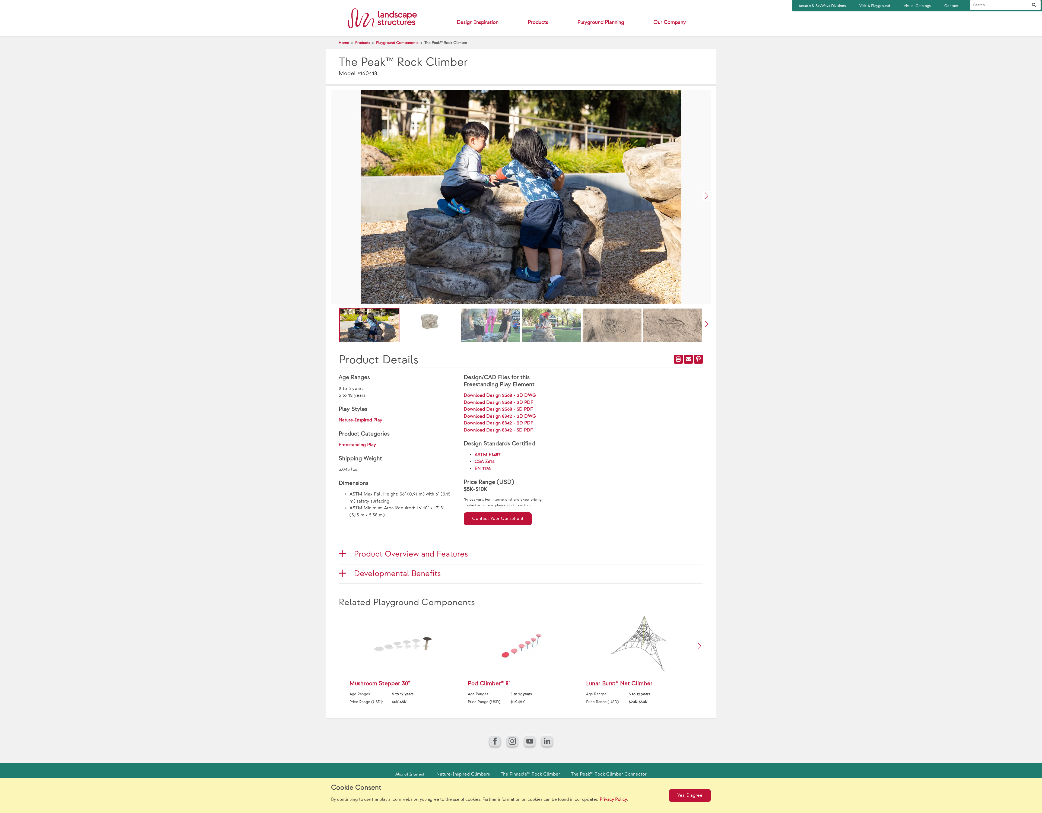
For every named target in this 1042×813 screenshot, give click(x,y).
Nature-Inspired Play (360, 420)
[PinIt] (698, 359)
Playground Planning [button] (600, 22)
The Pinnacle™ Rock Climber (530, 774)
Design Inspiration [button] (477, 22)
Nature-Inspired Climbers (463, 774)
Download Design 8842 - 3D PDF (498, 430)
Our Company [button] (669, 22)
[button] (706, 196)
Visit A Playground (874, 6)
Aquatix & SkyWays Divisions (822, 6)
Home (344, 42)
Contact (951, 6)
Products (362, 42)
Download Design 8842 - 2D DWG (500, 416)
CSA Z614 (484, 461)
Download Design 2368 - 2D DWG (500, 395)
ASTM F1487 (488, 455)
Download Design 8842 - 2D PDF (498, 423)
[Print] (678, 359)
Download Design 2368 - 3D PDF (498, 409)
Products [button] (538, 22)
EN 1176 (483, 468)
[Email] (688, 359)
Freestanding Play (357, 444)
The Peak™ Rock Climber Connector (609, 774)
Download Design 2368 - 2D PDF (498, 402)
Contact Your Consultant (497, 518)
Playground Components (397, 42)
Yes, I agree (690, 795)
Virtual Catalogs (917, 6)
